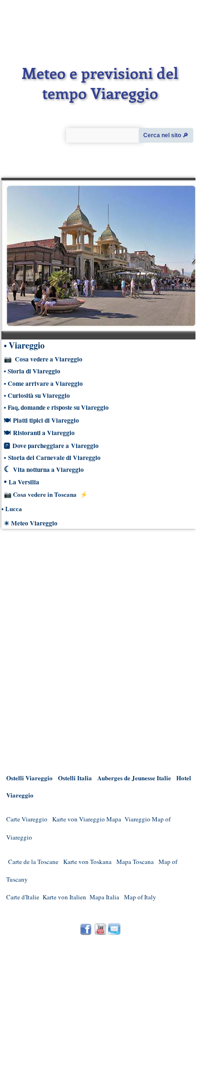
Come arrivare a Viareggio (45, 383)
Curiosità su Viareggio (39, 395)
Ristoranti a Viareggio (44, 432)
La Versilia (24, 482)
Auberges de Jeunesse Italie (134, 777)
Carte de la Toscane (33, 861)
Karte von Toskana (87, 861)
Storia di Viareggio (34, 371)
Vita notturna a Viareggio (48, 469)
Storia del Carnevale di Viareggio (54, 457)
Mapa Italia (105, 897)
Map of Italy (140, 897)
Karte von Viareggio (78, 819)
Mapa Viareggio (128, 819)
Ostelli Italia (75, 777)
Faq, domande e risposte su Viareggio (58, 407)
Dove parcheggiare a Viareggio (55, 445)
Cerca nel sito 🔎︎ (165, 135)
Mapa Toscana (135, 861)
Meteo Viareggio (34, 523)
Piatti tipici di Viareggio (46, 420)
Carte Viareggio (26, 819)
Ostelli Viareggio (29, 777)
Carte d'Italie (22, 897)
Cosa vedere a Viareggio (48, 359)
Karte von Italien (64, 897)
